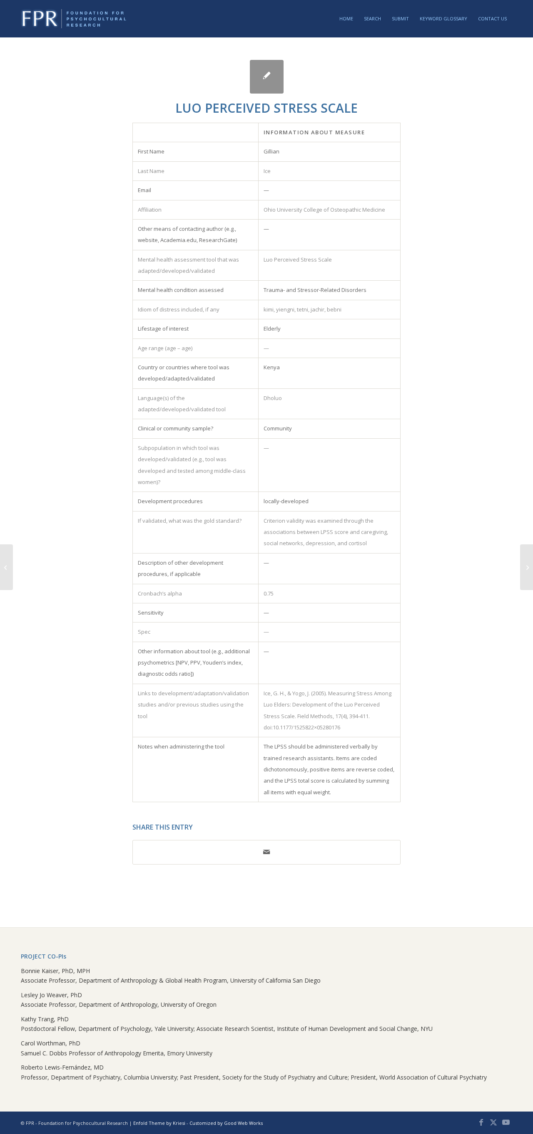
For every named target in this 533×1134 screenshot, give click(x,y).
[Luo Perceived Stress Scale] (267, 77)
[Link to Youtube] (506, 1122)
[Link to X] (493, 1122)
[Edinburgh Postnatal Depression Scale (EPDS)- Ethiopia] (6, 567)
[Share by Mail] (266, 852)
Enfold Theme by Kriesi (159, 1123)
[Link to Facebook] (481, 1122)
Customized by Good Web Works (226, 1123)
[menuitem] (346, 18)
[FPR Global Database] (74, 18)
